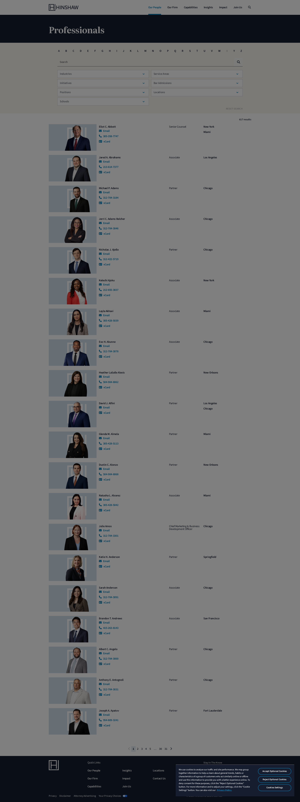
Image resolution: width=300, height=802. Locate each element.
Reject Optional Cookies (274, 779)
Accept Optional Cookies (274, 771)
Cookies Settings (274, 787)
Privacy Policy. (224, 790)
